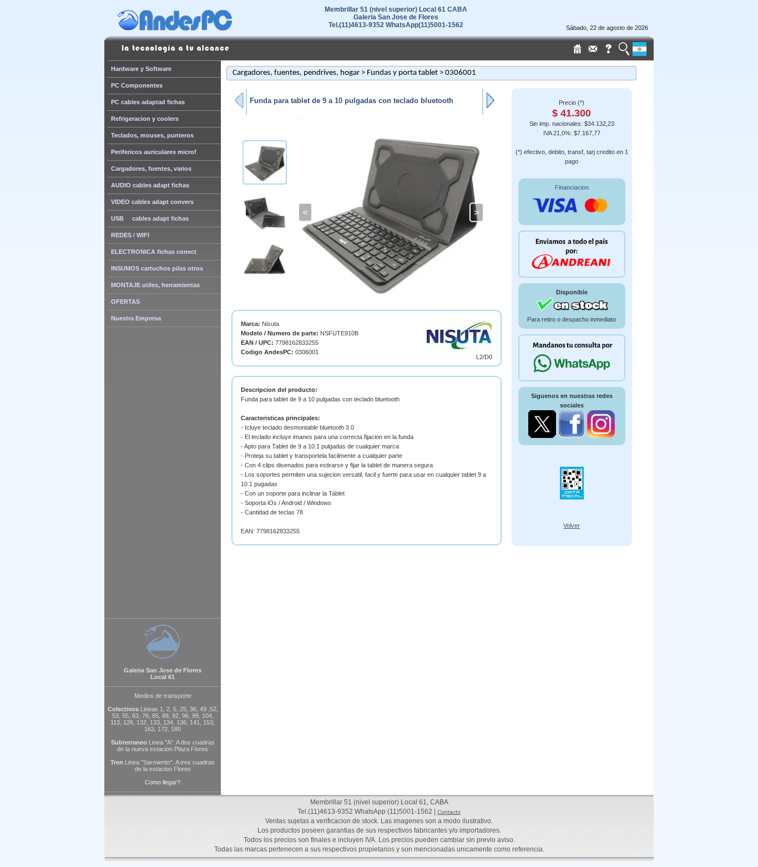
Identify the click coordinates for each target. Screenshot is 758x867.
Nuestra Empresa (136, 318)
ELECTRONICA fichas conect (153, 251)
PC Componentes (137, 85)
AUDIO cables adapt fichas (150, 185)
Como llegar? (162, 782)
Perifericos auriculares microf (153, 152)
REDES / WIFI (130, 235)
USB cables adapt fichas (150, 218)
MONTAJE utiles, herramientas (155, 285)
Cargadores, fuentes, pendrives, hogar (296, 73)
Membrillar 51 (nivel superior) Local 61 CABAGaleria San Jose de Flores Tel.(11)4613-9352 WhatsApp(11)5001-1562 (396, 17)
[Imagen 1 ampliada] (391, 212)
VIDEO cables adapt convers (152, 201)
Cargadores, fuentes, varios (151, 168)
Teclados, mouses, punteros (152, 135)
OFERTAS (125, 301)
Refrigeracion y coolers (145, 118)
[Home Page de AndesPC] (195, 27)
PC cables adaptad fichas (148, 102)
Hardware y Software (141, 68)
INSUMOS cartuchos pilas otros (157, 268)
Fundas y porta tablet (402, 73)
